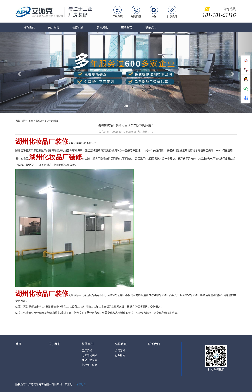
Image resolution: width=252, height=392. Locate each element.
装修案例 (77, 27)
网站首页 (29, 27)
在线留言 (126, 27)
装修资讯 (102, 27)
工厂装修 (87, 350)
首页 (30, 121)
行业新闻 (120, 355)
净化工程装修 (89, 360)
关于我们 (53, 27)
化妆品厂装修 (89, 364)
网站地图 (81, 384)
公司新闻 (53, 121)
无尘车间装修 (89, 355)
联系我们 (150, 27)
